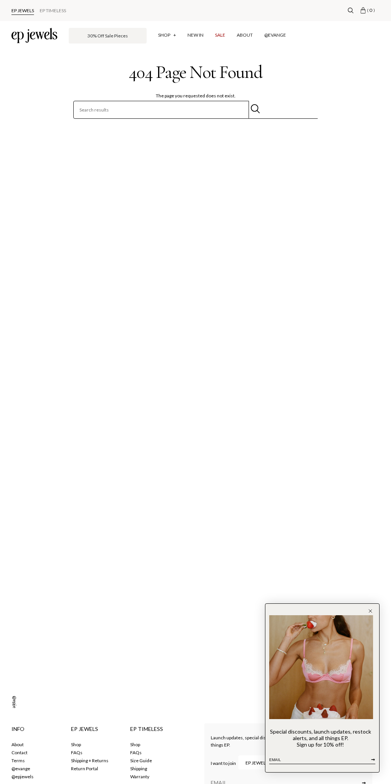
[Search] (351, 10)
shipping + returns (89, 760)
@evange (20, 768)
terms (18, 760)
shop (76, 744)
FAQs (76, 752)
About (17, 744)
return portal (84, 768)
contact (19, 752)
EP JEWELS (22, 10)
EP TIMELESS (53, 10)
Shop (135, 744)
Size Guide (141, 760)
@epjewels (15, 707)
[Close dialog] (370, 611)
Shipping (138, 768)
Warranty (139, 776)
